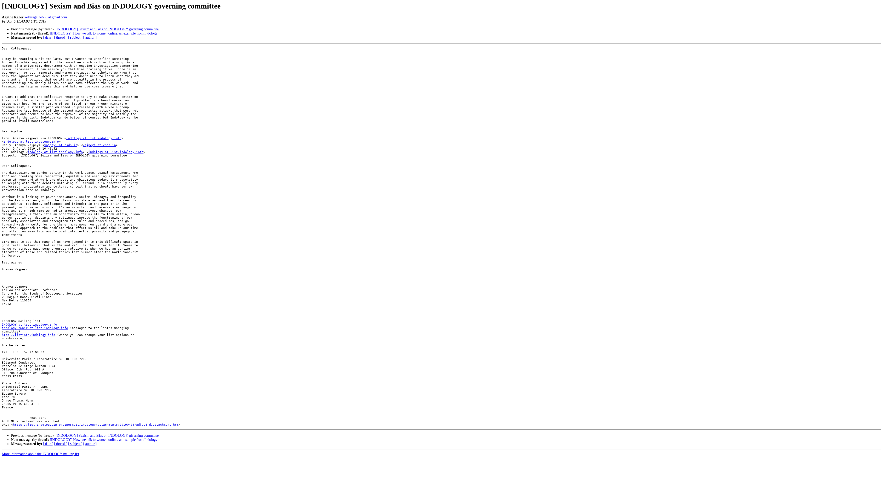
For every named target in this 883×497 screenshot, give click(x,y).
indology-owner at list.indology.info (35, 328)
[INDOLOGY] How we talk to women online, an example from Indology (104, 33)
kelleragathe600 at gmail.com (45, 17)
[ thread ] (60, 37)
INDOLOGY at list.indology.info (29, 324)
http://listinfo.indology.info (28, 335)
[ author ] (90, 37)
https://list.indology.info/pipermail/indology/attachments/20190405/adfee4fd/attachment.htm (95, 424)
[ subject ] (75, 37)
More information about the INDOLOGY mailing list (40, 454)
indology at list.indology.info (93, 138)
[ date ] (48, 37)
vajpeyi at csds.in (60, 145)
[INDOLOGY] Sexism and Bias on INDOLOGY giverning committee (107, 29)
